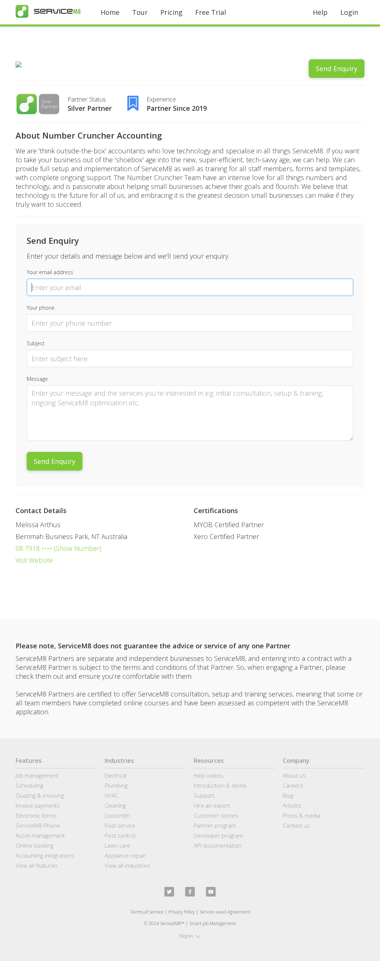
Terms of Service (147, 912)
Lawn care (117, 845)
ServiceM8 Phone (38, 825)
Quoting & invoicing (40, 795)
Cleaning (115, 805)
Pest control (120, 835)
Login (349, 12)
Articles (292, 805)
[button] (190, 936)
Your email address (50, 272)
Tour (140, 12)
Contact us (296, 825)
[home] (48, 11)
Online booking (34, 845)
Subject (36, 343)
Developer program (218, 835)
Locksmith (117, 815)
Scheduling (29, 785)
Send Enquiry (336, 68)
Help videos (208, 775)
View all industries (127, 865)
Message (37, 378)
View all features (37, 865)
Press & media (301, 815)
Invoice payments (38, 805)
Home (110, 12)
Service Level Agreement (225, 912)
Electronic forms (36, 815)
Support (204, 795)
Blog (288, 795)
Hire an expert (212, 805)
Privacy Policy (181, 912)
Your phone (41, 307)
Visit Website (34, 560)
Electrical (116, 775)
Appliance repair (125, 855)
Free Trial (210, 12)
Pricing (171, 12)
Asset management (40, 835)
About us (294, 775)
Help (320, 12)
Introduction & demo (220, 785)
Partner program (215, 825)
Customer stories (216, 815)
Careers (293, 785)
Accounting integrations (45, 855)
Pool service (120, 825)
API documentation (218, 845)
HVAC (111, 795)
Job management (37, 775)
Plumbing (116, 785)
